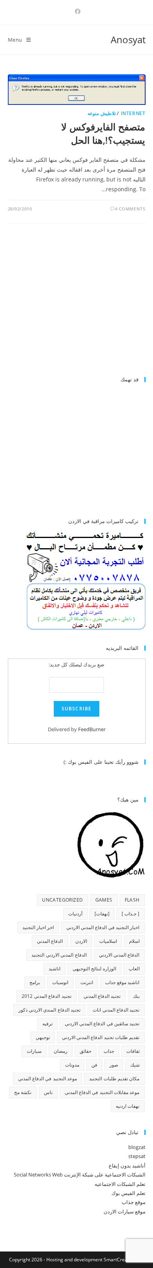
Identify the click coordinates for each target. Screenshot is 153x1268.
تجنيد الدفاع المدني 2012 (46, 996)
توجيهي (43, 1037)
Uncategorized (62, 900)
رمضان (60, 1051)
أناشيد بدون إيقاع (127, 1165)
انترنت (86, 982)
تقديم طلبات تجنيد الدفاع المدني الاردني (101, 1037)
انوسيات (60, 982)
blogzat (137, 1147)
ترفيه (47, 1023)
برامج (34, 982)
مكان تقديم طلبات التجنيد (114, 1078)
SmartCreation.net (124, 1259)
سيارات (34, 1051)
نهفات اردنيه (127, 1106)
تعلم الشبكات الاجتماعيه (120, 1183)
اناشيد (54, 968)
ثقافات (133, 1051)
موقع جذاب (134, 1202)
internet (133, 113)
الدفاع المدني (50, 941)
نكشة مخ (22, 1092)
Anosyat (128, 39)
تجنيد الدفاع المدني (102, 996)
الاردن (81, 941)
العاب (134, 968)
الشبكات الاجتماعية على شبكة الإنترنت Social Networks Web (80, 1174)
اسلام (134, 941)
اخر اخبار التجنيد (38, 927)
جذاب (109, 1051)
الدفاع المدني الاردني (119, 954)
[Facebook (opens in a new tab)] (76, 11)
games (104, 900)
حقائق (85, 1051)
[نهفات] (102, 913)
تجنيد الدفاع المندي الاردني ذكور (49, 1009)
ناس (48, 1092)
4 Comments (130, 209)
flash (132, 900)
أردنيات (75, 913)
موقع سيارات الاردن (125, 1211)
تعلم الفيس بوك (128, 1193)
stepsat (137, 1156)
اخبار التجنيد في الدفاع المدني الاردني (103, 927)
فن (94, 1064)
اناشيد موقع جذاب (122, 982)
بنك (136, 996)
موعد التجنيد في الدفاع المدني (47, 1078)
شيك (135, 1064)
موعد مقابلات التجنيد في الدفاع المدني (102, 1092)
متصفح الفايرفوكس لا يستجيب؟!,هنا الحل (103, 133)
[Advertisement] (80, 304)
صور (113, 1064)
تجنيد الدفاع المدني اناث (116, 1009)
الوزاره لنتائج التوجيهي (95, 968)
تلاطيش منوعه (101, 113)
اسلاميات (108, 941)
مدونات (72, 1064)
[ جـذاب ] (131, 913)
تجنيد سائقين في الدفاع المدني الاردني (102, 1023)
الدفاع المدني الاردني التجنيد (58, 954)
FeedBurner (92, 729)
